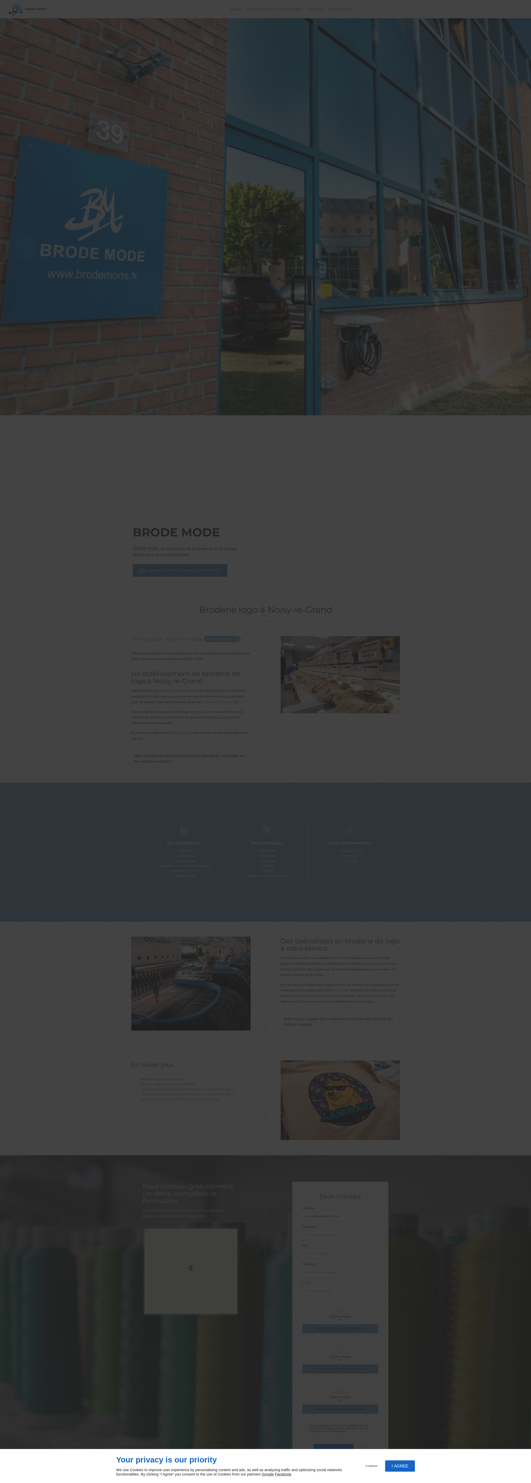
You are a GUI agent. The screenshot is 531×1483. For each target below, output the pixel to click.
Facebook (283, 1474)
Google (268, 1474)
